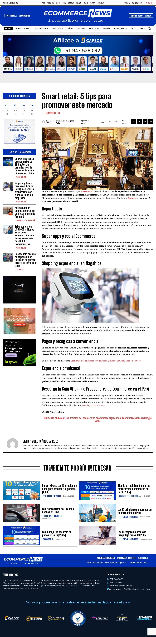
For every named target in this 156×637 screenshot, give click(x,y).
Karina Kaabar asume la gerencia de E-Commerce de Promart (25, 212)
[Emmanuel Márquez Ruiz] (44, 121)
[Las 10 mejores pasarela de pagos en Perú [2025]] (21, 535)
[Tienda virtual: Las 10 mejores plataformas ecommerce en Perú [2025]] (97, 490)
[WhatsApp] (150, 121)
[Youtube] (33, 105)
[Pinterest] (145, 121)
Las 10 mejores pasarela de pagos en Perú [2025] (56, 533)
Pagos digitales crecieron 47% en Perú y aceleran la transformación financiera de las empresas (24, 191)
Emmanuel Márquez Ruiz (65, 122)
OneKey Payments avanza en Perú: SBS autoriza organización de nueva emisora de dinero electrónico (24, 166)
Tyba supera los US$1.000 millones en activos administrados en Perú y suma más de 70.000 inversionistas (24, 235)
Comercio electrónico (25, 220)
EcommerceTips (52, 113)
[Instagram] (15, 105)
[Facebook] (6, 105)
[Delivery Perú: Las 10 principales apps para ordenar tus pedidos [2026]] (21, 490)
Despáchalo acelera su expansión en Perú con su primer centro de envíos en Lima (25, 259)
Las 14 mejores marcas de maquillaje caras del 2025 (132, 533)
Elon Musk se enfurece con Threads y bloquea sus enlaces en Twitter (106, 360)
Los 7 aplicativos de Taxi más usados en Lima (58, 510)
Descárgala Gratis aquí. (94, 405)
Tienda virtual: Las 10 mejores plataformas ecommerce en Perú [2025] (134, 489)
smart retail (87, 191)
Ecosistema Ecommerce (52, 516)
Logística (19, 270)
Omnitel (132, 198)
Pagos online (21, 177)
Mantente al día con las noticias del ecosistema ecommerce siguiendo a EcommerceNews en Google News (98, 419)
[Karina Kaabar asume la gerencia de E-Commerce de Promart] (8, 210)
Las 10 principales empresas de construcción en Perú (135, 511)
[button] (149, 28)
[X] (139, 121)
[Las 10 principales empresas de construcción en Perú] (97, 513)
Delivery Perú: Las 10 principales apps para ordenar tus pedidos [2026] (59, 489)
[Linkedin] (24, 105)
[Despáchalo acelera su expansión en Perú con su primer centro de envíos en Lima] (8, 257)
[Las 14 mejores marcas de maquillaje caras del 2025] (97, 535)
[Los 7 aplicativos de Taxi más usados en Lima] (21, 513)
